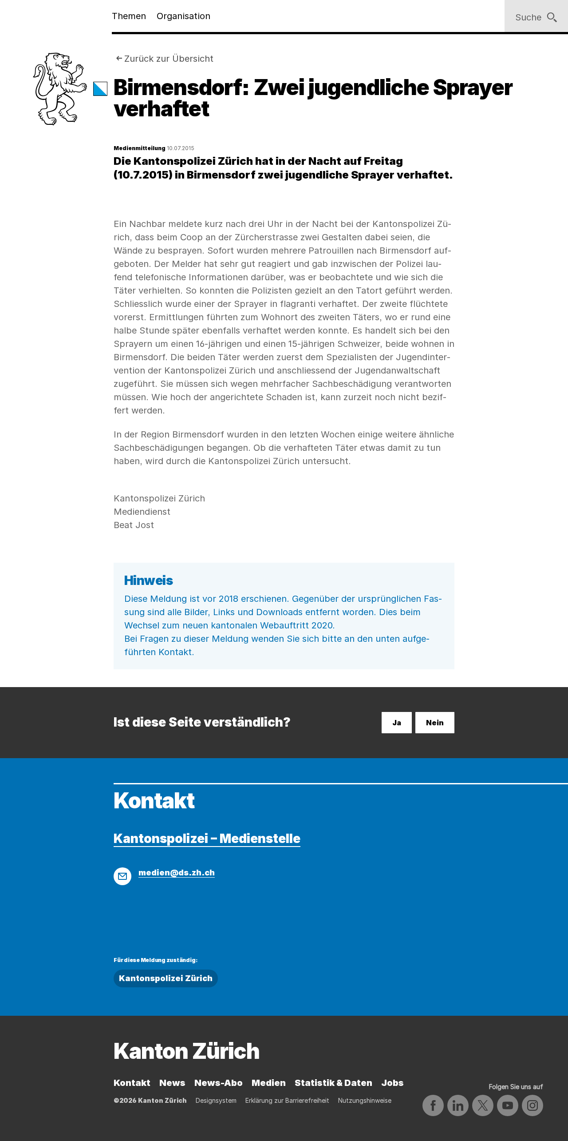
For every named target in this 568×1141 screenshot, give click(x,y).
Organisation (183, 16)
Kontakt (132, 1082)
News (172, 1082)
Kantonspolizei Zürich (166, 978)
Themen (129, 16)
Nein (435, 722)
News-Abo (218, 1082)
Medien (269, 1082)
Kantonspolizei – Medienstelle (207, 838)
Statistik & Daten (333, 1082)
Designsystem (216, 1100)
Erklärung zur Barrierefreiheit (287, 1100)
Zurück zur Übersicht (168, 58)
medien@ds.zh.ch (176, 872)
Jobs (392, 1082)
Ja (396, 722)
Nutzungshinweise (364, 1100)
